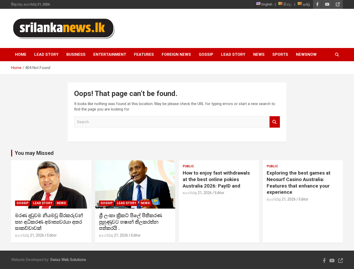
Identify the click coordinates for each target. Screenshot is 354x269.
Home (20, 54)
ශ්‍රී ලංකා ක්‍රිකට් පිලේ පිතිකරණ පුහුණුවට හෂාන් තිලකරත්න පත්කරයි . (130, 221)
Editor (52, 235)
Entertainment (109, 54)
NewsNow (306, 54)
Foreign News (176, 54)
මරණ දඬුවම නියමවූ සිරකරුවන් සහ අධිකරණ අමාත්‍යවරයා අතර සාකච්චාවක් (49, 221)
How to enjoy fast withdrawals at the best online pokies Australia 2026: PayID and (216, 179)
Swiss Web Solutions (68, 259)
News (259, 54)
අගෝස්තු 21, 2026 (29, 235)
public (188, 166)
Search (275, 122)
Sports (280, 54)
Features (144, 54)
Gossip (206, 54)
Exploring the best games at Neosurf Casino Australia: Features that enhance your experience (298, 182)
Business (76, 54)
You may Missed (34, 153)
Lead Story (46, 54)
